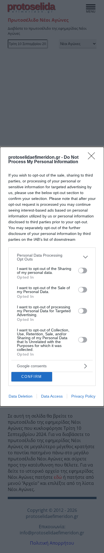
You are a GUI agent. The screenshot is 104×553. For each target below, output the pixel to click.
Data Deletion (20, 396)
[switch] (82, 270)
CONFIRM (31, 377)
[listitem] (52, 257)
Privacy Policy (83, 396)
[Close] (93, 157)
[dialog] (52, 276)
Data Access (52, 396)
